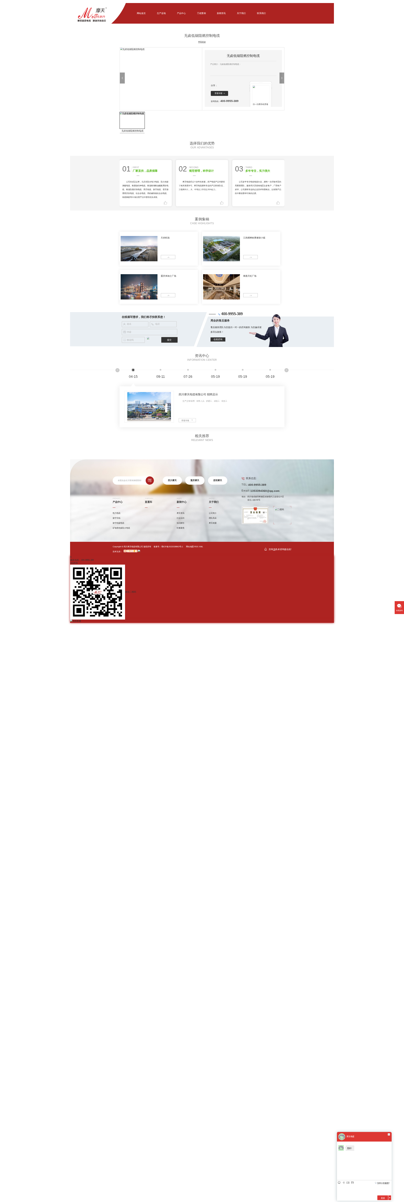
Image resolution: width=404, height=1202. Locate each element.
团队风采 (213, 518)
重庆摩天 (194, 480)
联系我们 (261, 13)
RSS (196, 547)
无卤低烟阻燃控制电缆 (132, 131)
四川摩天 (172, 480)
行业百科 (180, 518)
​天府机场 (165, 238)
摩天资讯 (180, 513)
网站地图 (190, 547)
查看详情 (218, 93)
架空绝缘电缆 (118, 523)
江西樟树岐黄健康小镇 (254, 238)
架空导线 (116, 518)
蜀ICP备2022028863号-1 (172, 547)
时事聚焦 (180, 528)
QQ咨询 (74, 563)
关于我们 (241, 13)
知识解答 (180, 523)
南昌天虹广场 (249, 276)
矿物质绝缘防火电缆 (121, 528)
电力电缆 (116, 513)
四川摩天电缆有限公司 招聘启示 (198, 394)
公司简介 (213, 513)
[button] (122, 78)
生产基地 (161, 13)
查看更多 (202, 42)
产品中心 (181, 13)
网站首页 (141, 13)
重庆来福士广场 (168, 276)
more (164, 257)
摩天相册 (213, 523)
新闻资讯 (221, 13)
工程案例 (201, 13)
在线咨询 (218, 339)
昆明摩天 (217, 480)
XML (201, 547)
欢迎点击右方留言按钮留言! (130, 480)
